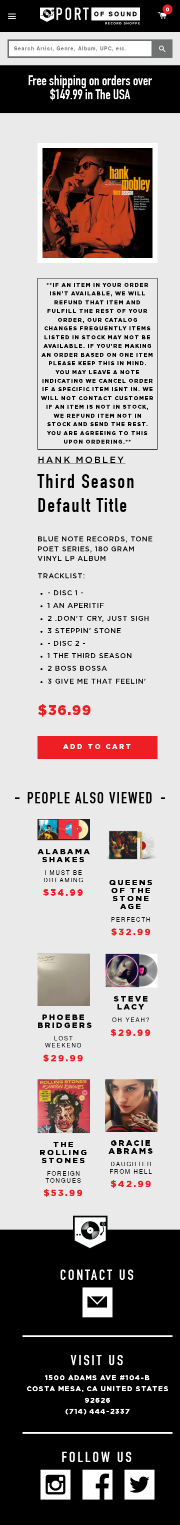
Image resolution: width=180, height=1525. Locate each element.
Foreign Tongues (64, 1176)
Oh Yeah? (131, 1019)
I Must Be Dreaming (64, 875)
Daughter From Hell (131, 1167)
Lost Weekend (63, 1041)
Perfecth (131, 919)
